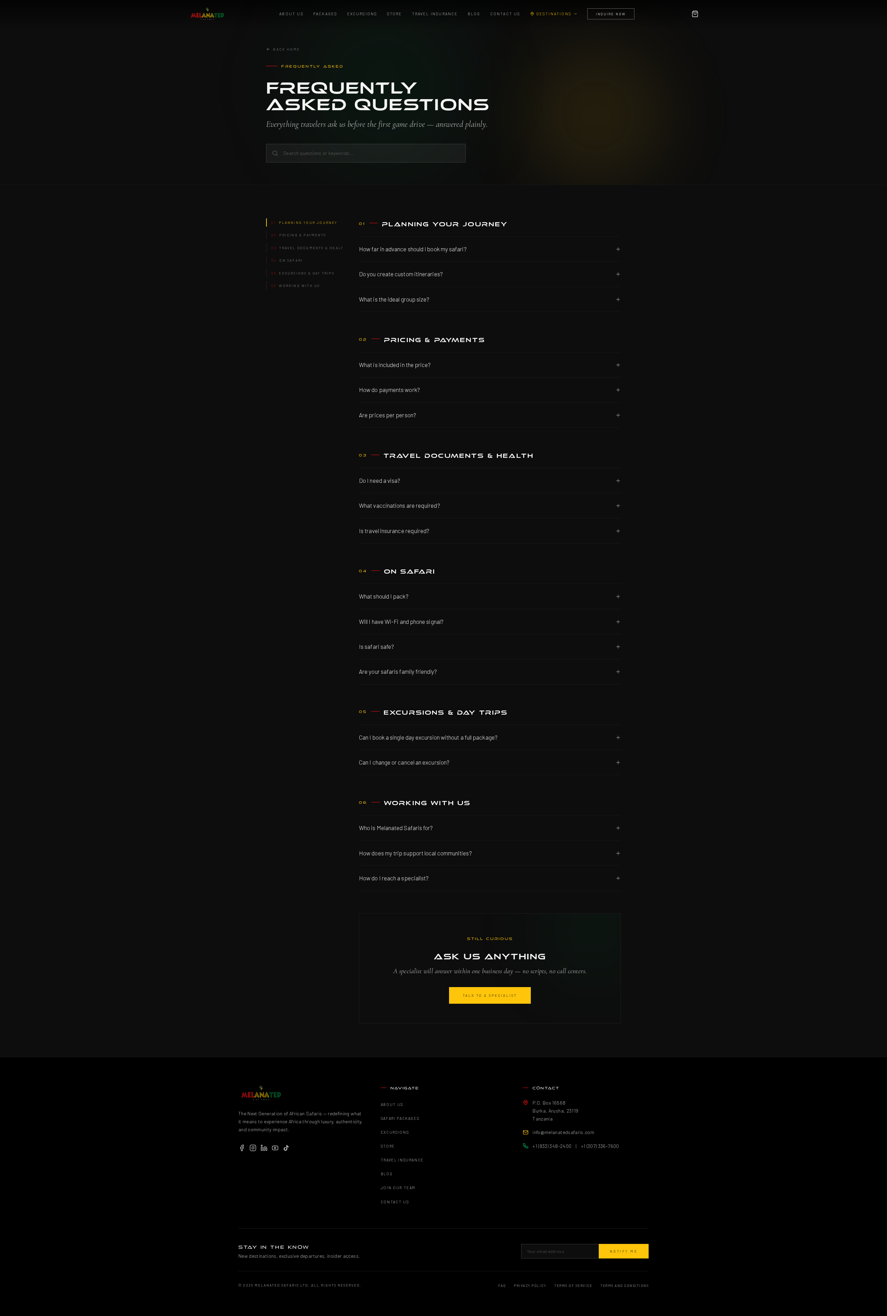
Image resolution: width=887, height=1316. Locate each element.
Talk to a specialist (490, 995)
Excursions (362, 13)
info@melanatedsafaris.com (563, 1132)
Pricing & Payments (298, 235)
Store (394, 13)
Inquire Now (611, 14)
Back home (286, 49)
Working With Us (295, 286)
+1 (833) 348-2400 (552, 1146)
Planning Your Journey (304, 222)
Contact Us (505, 13)
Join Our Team (398, 1187)
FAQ (502, 1285)
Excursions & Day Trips (302, 273)
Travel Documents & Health (306, 248)
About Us (291, 13)
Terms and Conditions (624, 1285)
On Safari (287, 260)
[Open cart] (695, 14)
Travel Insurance (435, 13)
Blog (474, 13)
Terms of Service (573, 1285)
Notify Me (624, 1251)
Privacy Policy (530, 1285)
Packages (325, 13)
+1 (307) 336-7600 (600, 1146)
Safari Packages (400, 1118)
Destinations (553, 13)
